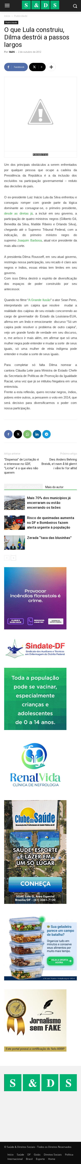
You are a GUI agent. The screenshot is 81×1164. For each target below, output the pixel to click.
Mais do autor (54, 487)
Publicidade (20, 16)
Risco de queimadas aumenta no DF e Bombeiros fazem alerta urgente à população (50, 522)
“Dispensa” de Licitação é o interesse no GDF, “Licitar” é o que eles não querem (21, 466)
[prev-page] (6, 558)
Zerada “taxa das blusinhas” (49, 538)
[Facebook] (8, 434)
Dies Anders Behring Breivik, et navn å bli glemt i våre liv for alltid (59, 464)
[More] (51, 67)
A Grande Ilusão (39, 300)
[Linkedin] (37, 434)
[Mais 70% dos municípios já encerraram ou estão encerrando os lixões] (14, 503)
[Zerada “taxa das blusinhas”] (14, 542)
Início (7, 16)
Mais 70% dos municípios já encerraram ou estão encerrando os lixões (49, 502)
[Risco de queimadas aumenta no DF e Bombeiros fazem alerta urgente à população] (14, 523)
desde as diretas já (18, 213)
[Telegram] (46, 434)
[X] (18, 434)
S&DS (12, 51)
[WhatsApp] (27, 434)
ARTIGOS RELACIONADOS (23, 487)
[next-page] (13, 558)
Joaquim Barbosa (29, 240)
